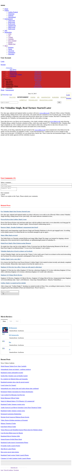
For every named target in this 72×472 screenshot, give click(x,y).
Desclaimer (16, 470)
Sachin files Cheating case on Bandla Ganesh (14, 376)
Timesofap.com (14, 467)
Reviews (37, 83)
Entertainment (8, 19)
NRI (5, 30)
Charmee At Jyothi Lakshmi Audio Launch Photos (16, 458)
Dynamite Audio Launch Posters (10, 445)
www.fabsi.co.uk (55, 121)
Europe (10, 42)
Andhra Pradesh (13, 12)
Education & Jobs (46, 100)
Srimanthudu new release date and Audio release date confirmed (20, 388)
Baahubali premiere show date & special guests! (15, 382)
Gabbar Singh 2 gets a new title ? (11, 259)
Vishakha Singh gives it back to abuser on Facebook (16, 251)
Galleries (37, 82)
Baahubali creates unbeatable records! (12, 372)
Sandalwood (12, 25)
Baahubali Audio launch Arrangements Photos (14, 442)
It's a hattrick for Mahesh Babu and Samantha (14, 379)
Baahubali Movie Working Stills (10, 436)
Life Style (11, 51)
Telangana (11, 14)
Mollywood (11, 27)
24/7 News (12, 69)
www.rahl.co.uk (44, 113)
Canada (10, 37)
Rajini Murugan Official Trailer (10, 398)
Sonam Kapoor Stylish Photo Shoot (11, 439)
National (10, 15)
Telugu (4, 321)
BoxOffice (38, 85)
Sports (10, 49)
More (6, 46)
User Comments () (8, 178)
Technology (11, 52)
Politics (6, 10)
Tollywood (11, 20)
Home (6, 9)
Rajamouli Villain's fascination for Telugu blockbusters (17, 391)
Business (11, 47)
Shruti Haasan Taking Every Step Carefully (13, 366)
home (2, 470)
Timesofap (9, 68)
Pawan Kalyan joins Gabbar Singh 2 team (14, 219)
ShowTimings (38, 87)
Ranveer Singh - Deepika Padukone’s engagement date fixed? (19, 227)
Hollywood (11, 29)
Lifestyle (23, 100)
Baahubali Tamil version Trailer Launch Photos (15, 455)
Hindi (17, 321)
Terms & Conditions (8, 470)
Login (2, 61)
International (12, 17)
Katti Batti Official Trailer (8, 426)
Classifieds (12, 76)
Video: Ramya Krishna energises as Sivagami (14, 420)
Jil (9, 349)
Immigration (8, 32)
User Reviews (21, 330)
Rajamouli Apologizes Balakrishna (11, 414)
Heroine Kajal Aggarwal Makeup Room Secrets (15, 417)
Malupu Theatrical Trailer (8, 423)
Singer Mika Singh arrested (9, 235)
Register (3, 64)
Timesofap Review (13, 330)
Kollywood (11, 24)
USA (9, 34)
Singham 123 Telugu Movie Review (11, 275)
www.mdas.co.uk (40, 130)
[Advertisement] (35, 104)
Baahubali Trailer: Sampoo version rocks (13, 404)
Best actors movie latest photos (10, 452)
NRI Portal (12, 71)
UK (9, 35)
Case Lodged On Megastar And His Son (13, 395)
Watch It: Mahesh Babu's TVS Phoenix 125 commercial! (17, 401)
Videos (32, 97)
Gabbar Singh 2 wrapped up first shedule (13, 283)
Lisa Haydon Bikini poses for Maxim (12, 433)
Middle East (11, 44)
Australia (11, 39)
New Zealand (12, 40)
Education (11, 54)
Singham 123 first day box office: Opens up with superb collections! (21, 267)
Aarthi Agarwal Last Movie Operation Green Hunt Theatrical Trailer (21, 407)
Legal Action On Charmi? (8, 385)
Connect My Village (15, 74)
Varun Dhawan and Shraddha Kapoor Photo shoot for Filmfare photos (21, 430)
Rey (10, 342)
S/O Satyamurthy (14, 335)
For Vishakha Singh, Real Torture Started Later (15, 211)
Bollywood (11, 22)
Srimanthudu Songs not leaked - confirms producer (16, 369)
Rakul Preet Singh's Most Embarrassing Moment (16, 243)
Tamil (11, 321)
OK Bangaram (13, 328)
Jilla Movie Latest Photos (8, 449)
